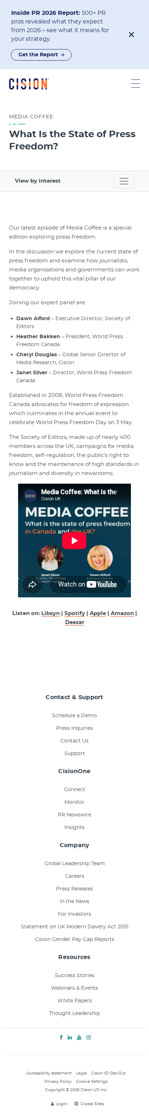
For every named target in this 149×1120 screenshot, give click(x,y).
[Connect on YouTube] (79, 1037)
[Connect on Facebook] (61, 1037)
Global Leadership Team (74, 863)
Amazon (122, 613)
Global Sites (92, 1104)
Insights (74, 827)
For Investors (74, 914)
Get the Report (38, 54)
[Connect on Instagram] (88, 1037)
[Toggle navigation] (124, 181)
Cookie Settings (91, 1082)
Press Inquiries (74, 728)
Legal (81, 1073)
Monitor (74, 802)
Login (61, 1104)
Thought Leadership (74, 1013)
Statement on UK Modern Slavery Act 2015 (74, 926)
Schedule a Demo (74, 715)
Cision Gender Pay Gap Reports (74, 939)
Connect (74, 789)
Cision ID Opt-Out (108, 1073)
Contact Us (74, 741)
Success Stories (74, 975)
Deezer (74, 622)
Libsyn (50, 613)
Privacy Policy (58, 1082)
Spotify (74, 613)
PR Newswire (74, 815)
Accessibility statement (49, 1073)
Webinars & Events (74, 988)
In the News (74, 901)
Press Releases (74, 889)
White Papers (75, 1000)
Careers (74, 876)
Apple (98, 613)
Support (74, 753)
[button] (131, 34)
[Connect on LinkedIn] (70, 1037)
